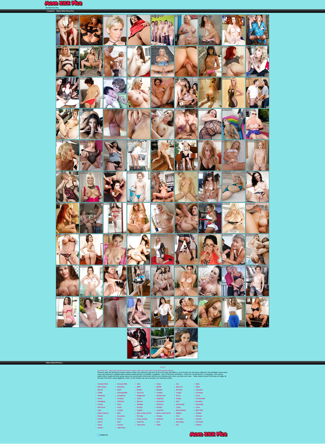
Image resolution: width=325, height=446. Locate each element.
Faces (198, 396)
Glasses (140, 401)
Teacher (120, 425)
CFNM (100, 393)
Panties (100, 416)
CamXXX (162, 367)
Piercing (140, 416)
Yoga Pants (121, 428)
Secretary (179, 419)
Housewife (199, 404)
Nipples (179, 413)
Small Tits (140, 422)
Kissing (139, 407)
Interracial (101, 407)
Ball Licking (102, 387)
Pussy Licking (142, 419)
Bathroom (121, 387)
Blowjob (159, 390)
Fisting (178, 398)
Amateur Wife (122, 384)
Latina (178, 407)
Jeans (119, 407)
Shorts (100, 422)
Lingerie (140, 410)
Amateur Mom (103, 384)
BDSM (159, 387)
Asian (159, 384)
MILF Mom (199, 410)
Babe (198, 384)
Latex (198, 407)
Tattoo (100, 425)
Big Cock (179, 387)
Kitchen (159, 407)
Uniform (199, 425)
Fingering (160, 398)
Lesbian (120, 410)
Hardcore (160, 404)
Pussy (119, 419)
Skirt (119, 422)
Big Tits (100, 390)
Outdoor (199, 413)
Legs (99, 410)
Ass (177, 384)
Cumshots (101, 396)
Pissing (159, 416)
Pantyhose (121, 416)
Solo (158, 422)
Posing (100, 419)
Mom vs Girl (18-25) (164, 413)
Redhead (160, 419)
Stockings (199, 422)
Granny (100, 404)
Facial (100, 398)
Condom (160, 393)
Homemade (180, 404)
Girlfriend (120, 401)
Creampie (199, 393)
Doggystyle (141, 396)
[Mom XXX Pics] (63, 6)
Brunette (179, 390)
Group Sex (160, 401)
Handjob (140, 404)
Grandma (199, 401)
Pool (177, 416)
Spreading (179, 422)
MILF (119, 413)
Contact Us (104, 435)
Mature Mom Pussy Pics (65, 11)
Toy (177, 425)
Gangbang (101, 401)
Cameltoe (199, 390)
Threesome (141, 425)
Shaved (198, 419)
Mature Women (103, 413)
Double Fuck (161, 396)
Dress (178, 396)
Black (119, 390)
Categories (51, 11)
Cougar (178, 393)
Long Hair (160, 410)
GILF (177, 401)
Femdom (120, 398)
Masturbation (181, 410)
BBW (139, 387)
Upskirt (100, 428)
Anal (138, 384)
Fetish (139, 398)
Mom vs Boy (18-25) (144, 413)
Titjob (158, 425)
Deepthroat (121, 396)
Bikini (198, 387)
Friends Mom (200, 398)
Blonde (139, 390)
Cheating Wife (122, 393)
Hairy (119, 404)
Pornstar (199, 416)
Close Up (140, 393)
